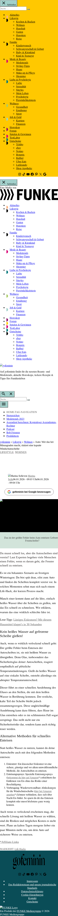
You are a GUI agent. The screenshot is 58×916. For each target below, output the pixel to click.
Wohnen (20, 25)
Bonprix (20, 154)
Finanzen (20, 124)
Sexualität (21, 86)
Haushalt (20, 28)
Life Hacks (20, 849)
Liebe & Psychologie (20, 79)
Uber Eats (21, 161)
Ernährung (21, 110)
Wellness (14, 103)
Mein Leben (22, 93)
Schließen (11, 4)
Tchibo (19, 144)
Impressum (32, 881)
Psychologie (22, 96)
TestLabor (15, 137)
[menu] (4, 404)
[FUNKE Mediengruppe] (9, 907)
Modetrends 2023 (15, 418)
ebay (18, 147)
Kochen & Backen (25, 21)
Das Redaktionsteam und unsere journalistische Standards (32, 886)
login (1, 385)
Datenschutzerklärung (32, 891)
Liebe (19, 83)
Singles (20, 89)
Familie (13, 42)
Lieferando (21, 164)
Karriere (20, 120)
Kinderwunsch (23, 45)
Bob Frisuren (13, 432)
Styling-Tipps (23, 66)
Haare (19, 69)
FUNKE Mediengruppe (29, 911)
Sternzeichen (12, 415)
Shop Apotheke (24, 168)
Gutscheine (15, 141)
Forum (13, 130)
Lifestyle (14, 18)
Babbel (19, 158)
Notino (19, 151)
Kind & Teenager (25, 55)
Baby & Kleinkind (25, 52)
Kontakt (32, 898)
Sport (19, 113)
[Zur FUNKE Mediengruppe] (29, 199)
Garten (19, 31)
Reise (19, 38)
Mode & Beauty (18, 59)
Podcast (10, 429)
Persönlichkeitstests (26, 100)
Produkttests (12, 435)
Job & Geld (15, 117)
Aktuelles (14, 14)
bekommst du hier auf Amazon (23, 777)
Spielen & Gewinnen (20, 134)
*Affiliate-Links (9, 842)
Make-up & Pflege (25, 72)
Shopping (21, 76)
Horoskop (15, 127)
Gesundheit (22, 106)
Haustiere (21, 35)
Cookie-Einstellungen (32, 894)
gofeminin (5, 441)
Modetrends (22, 62)
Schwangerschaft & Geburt (30, 49)
